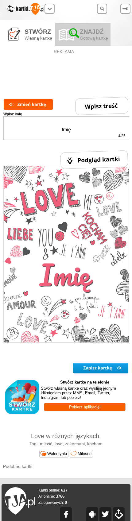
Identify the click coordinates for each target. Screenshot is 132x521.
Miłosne (84, 453)
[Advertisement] (64, 69)
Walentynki (57, 453)
